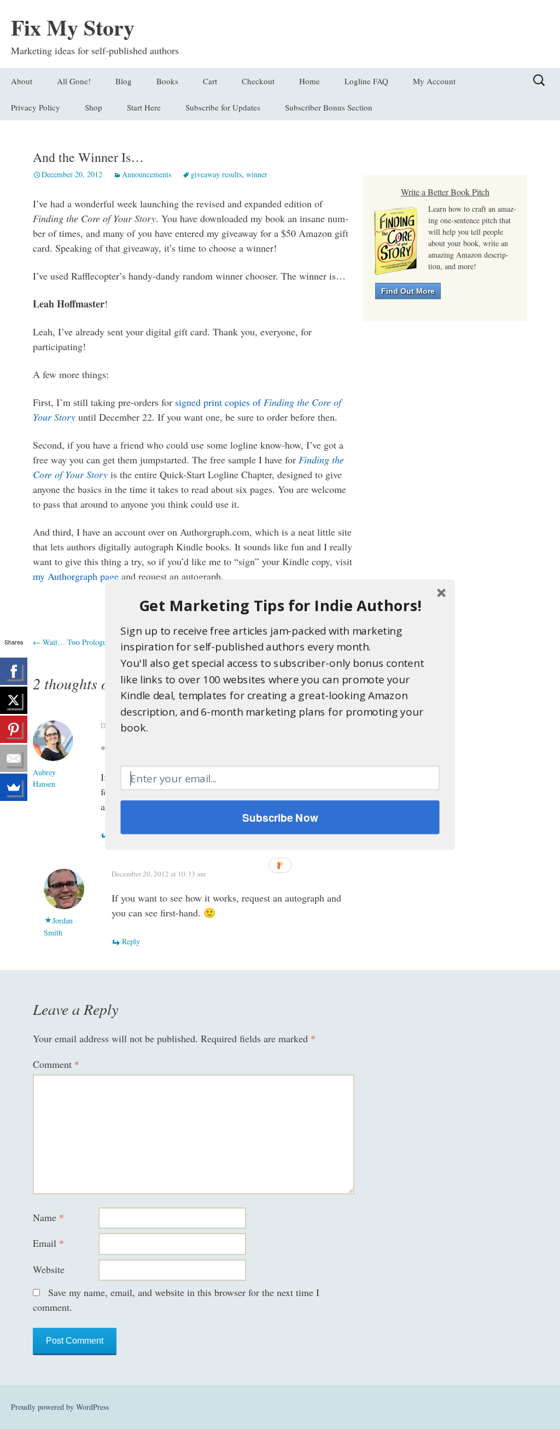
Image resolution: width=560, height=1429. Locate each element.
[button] (279, 605)
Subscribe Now (279, 817)
